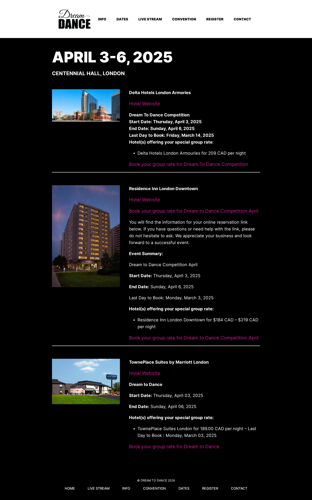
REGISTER (214, 19)
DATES (122, 19)
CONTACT (242, 19)
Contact (239, 488)
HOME (70, 488)
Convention (154, 488)
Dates (183, 488)
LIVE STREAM (150, 19)
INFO (102, 19)
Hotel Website (144, 103)
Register (210, 488)
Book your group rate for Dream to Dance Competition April (193, 211)
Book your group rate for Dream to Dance (174, 446)
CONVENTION (184, 19)
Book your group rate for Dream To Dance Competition (188, 164)
